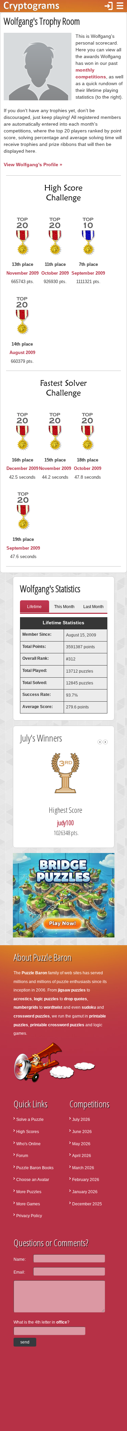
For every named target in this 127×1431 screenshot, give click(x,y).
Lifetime (34, 606)
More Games (28, 1204)
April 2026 (81, 1155)
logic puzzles (46, 999)
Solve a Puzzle (30, 1119)
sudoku (89, 1007)
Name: (20, 1259)
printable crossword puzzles (57, 1025)
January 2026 (85, 1191)
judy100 (65, 822)
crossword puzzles (32, 1016)
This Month (64, 606)
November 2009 (22, 273)
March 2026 (83, 1167)
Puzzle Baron (34, 973)
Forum (22, 1155)
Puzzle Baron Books (35, 1167)
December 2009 (22, 468)
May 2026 (81, 1143)
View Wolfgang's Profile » (33, 164)
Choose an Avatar (32, 1179)
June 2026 (82, 1131)
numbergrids (26, 1007)
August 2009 (22, 352)
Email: (19, 1272)
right (105, 742)
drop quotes (75, 999)
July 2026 (81, 1119)
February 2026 (85, 1179)
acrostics (23, 999)
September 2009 (88, 273)
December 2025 (87, 1204)
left (100, 742)
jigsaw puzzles (72, 990)
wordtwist (53, 1007)
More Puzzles (28, 1191)
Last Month (93, 606)
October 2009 (55, 273)
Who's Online (28, 1143)
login (109, 6)
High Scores (27, 1131)
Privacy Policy (29, 1215)
